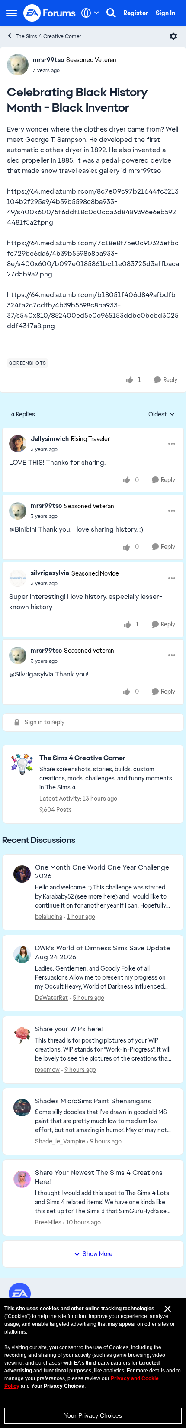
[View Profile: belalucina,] (22, 874)
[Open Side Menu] (11, 12)
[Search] (111, 13)
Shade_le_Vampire (60, 1141)
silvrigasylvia (50, 573)
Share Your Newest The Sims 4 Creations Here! (99, 1177)
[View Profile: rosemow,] (22, 1035)
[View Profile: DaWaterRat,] (22, 954)
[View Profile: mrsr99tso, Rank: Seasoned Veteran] (18, 64)
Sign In (165, 13)
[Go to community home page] (49, 13)
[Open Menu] (173, 36)
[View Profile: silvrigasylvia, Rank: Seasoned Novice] (17, 578)
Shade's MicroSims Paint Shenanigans (93, 1101)
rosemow (47, 1070)
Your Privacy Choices (93, 1415)
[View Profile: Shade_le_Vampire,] (22, 1107)
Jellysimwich (50, 439)
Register (135, 13)
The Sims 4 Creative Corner (48, 36)
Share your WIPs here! (69, 1029)
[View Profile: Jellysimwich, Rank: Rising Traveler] (17, 443)
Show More (97, 1254)
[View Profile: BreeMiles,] (22, 1179)
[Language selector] (90, 13)
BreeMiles (48, 1222)
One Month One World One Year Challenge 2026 (102, 872)
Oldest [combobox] (161, 414)
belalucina (48, 917)
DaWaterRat (51, 998)
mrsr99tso (48, 60)
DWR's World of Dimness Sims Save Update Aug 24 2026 (102, 952)
